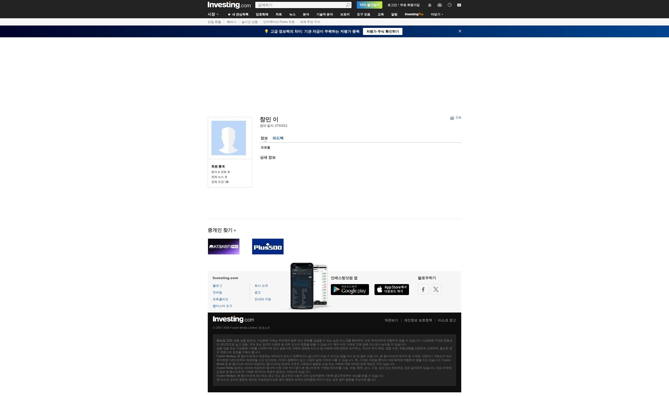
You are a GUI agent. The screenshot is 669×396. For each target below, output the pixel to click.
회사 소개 (261, 285)
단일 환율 (214, 22)
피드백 (278, 138)
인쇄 (458, 117)
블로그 (217, 285)
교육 (381, 14)
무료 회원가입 (410, 5)
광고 (258, 292)
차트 (279, 14)
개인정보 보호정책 (418, 320)
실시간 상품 (249, 22)
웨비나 (231, 22)
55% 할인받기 (370, 5)
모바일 (217, 292)
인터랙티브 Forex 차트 (279, 22)
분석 (306, 14)
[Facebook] (423, 289)
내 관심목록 (240, 14)
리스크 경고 (447, 320)
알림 (394, 14)
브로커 (345, 14)
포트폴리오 (220, 299)
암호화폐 (262, 14)
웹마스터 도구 (222, 306)
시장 (211, 14)
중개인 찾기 (220, 230)
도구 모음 (363, 14)
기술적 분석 (324, 14)
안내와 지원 (263, 299)
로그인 (392, 5)
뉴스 (292, 14)
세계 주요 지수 (310, 22)
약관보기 (391, 320)
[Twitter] (436, 289)
